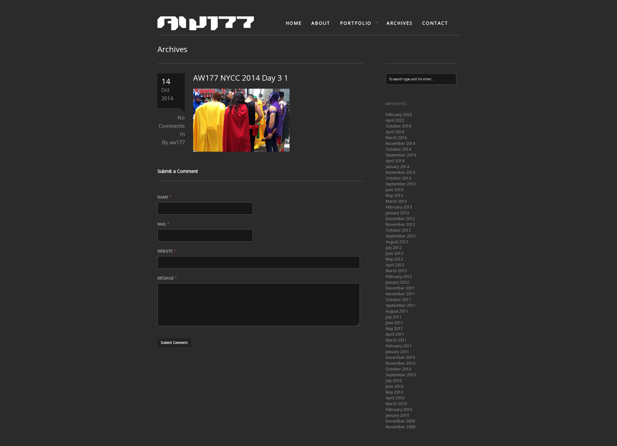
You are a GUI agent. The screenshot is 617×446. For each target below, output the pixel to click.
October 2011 (398, 299)
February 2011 (399, 346)
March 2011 (396, 340)
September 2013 (401, 184)
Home (294, 23)
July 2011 (394, 317)
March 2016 (396, 137)
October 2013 (398, 178)
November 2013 (400, 172)
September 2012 (401, 236)
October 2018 (398, 126)
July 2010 (394, 380)
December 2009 (400, 421)
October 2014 (398, 149)
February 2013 (399, 207)
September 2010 (401, 375)
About (320, 23)
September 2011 (401, 305)
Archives (400, 23)
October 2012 (398, 230)
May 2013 (394, 195)
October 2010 (398, 369)
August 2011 (397, 311)
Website (166, 251)
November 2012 (400, 224)
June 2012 (394, 253)
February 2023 (399, 114)
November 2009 (400, 427)
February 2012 (399, 276)
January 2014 (397, 166)
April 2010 (395, 398)
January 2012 (397, 282)
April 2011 (395, 334)
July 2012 (394, 247)
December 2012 (400, 218)
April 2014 (395, 161)
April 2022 (395, 120)
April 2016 (395, 132)
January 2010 (397, 415)
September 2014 (401, 155)
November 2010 (400, 363)
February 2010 (399, 409)
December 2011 (400, 288)
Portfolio (353, 23)
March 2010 (396, 403)
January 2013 (397, 213)
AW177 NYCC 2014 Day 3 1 (240, 77)
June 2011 (394, 323)
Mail (163, 224)
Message (167, 278)
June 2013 (394, 189)
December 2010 (400, 357)
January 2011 (397, 351)
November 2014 (400, 143)
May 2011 (394, 328)
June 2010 (394, 386)
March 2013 (396, 201)
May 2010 (394, 392)
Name (164, 197)
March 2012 (396, 270)
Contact (435, 23)
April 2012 (395, 265)
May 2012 (394, 259)
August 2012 (397, 242)
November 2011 (400, 294)
